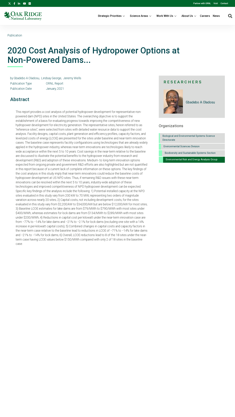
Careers (205, 16)
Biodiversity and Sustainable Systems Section (190, 153)
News (216, 16)
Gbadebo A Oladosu (200, 102)
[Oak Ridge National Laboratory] (23, 16)
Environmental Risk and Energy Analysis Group (191, 159)
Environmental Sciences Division (182, 146)
